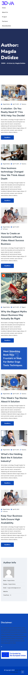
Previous (5, 92)
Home (4, 8)
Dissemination (6, 26)
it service (5, 511)
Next (22, 92)
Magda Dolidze (6, 104)
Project (4, 17)
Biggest (24, 307)
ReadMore (7, 137)
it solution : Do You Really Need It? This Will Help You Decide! (13, 112)
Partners (5, 21)
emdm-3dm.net (19, 670)
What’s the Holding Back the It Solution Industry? (11, 458)
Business (24, 104)
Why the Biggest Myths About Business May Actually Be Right (14, 315)
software (5, 229)
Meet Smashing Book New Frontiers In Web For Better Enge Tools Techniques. (13, 358)
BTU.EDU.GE (14, 672)
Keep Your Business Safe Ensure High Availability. (11, 519)
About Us (5, 12)
